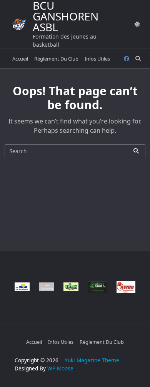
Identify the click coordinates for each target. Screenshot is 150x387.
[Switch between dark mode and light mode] (137, 24)
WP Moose (60, 368)
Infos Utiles (97, 58)
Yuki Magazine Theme (92, 360)
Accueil (20, 58)
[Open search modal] (138, 58)
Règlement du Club (56, 58)
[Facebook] (126, 59)
